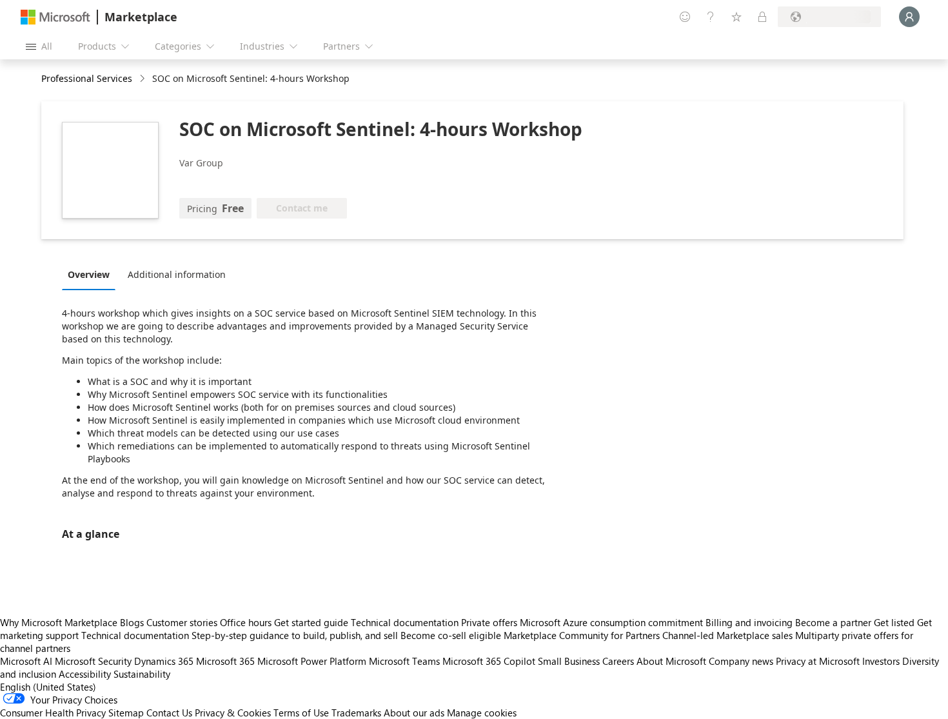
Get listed (894, 622)
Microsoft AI (26, 661)
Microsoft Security (93, 661)
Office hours (246, 622)
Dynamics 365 (163, 661)
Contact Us (169, 712)
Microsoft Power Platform (311, 661)
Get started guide (311, 622)
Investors (881, 661)
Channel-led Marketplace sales (727, 635)
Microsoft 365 (225, 661)
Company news (741, 661)
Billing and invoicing (749, 622)
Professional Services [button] (86, 78)
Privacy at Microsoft (818, 661)
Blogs (132, 622)
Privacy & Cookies (233, 712)
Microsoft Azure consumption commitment (613, 622)
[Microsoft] (55, 17)
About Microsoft (671, 661)
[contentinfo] (143, 79)
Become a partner (833, 622)
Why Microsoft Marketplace (58, 622)
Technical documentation (405, 622)
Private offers (489, 622)
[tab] (92, 274)
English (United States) (48, 686)
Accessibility (85, 673)
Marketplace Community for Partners (582, 635)
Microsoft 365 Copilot (488, 661)
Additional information (177, 274)
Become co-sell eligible (450, 635)
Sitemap (126, 712)
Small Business (569, 661)
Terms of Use (301, 712)
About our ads (414, 712)
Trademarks (356, 712)
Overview (89, 274)
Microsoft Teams (404, 661)
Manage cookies (482, 712)
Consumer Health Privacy (53, 712)
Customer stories (181, 622)
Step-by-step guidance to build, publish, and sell (295, 635)
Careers (618, 661)
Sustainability (142, 673)
